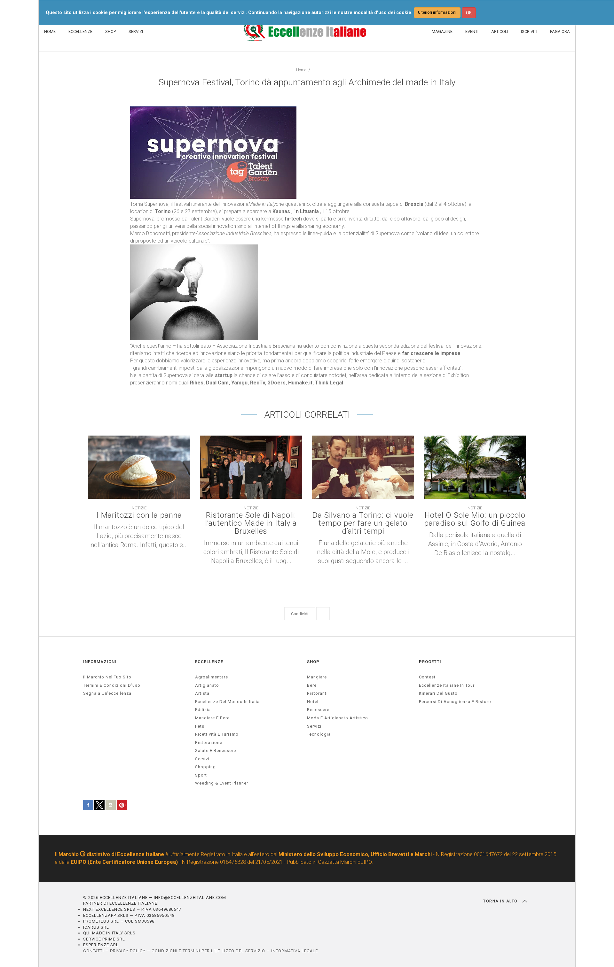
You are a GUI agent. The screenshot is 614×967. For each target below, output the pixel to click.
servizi (202, 758)
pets (199, 726)
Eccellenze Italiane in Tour (447, 685)
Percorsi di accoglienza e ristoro (455, 701)
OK (469, 12)
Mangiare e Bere (212, 718)
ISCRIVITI (529, 31)
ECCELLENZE (80, 31)
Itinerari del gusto (438, 693)
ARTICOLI (499, 31)
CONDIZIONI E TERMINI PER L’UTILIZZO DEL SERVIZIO (208, 950)
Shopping (205, 766)
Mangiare (317, 677)
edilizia (203, 709)
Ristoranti (317, 693)
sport (201, 775)
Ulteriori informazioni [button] (437, 12)
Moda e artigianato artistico (337, 718)
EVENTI (471, 31)
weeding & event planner (221, 783)
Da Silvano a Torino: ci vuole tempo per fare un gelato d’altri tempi (362, 523)
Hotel (313, 701)
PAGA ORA (560, 31)
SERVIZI (136, 31)
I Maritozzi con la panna (139, 515)
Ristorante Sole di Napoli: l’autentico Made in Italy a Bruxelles (251, 523)
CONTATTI (93, 950)
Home (301, 70)
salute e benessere (215, 750)
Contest (427, 677)
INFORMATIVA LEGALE (294, 950)
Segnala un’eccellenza (107, 693)
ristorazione (208, 742)
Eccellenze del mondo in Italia (227, 701)
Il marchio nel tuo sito (107, 677)
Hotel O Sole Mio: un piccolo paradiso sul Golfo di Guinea (474, 519)
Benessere (318, 709)
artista (202, 693)
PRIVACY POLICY (128, 950)
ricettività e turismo (217, 734)
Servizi (314, 726)
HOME (50, 31)
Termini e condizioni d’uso (111, 685)
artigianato (207, 685)
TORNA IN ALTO (501, 901)
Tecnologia (319, 734)
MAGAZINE (442, 31)
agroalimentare (211, 677)
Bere (312, 685)
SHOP (110, 31)
